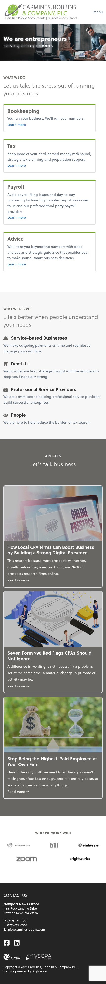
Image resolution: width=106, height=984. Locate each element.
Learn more (32, 124)
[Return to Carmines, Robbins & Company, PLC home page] (40, 11)
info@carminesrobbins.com (26, 929)
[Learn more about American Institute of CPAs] (11, 957)
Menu (98, 11)
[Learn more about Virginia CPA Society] (39, 957)
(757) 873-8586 (17, 925)
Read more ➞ (53, 580)
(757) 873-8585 (17, 921)
